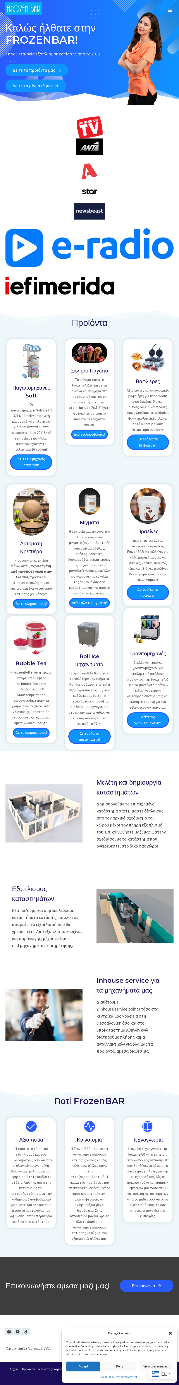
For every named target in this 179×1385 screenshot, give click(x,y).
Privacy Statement (126, 1376)
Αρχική (14, 1369)
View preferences (155, 1366)
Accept (83, 1366)
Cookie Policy (107, 1376)
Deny (119, 1366)
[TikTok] (26, 1331)
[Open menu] (170, 8)
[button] (170, 1333)
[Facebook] (9, 1331)
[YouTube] (17, 1331)
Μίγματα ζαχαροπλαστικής (56, 1369)
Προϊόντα (28, 1369)
